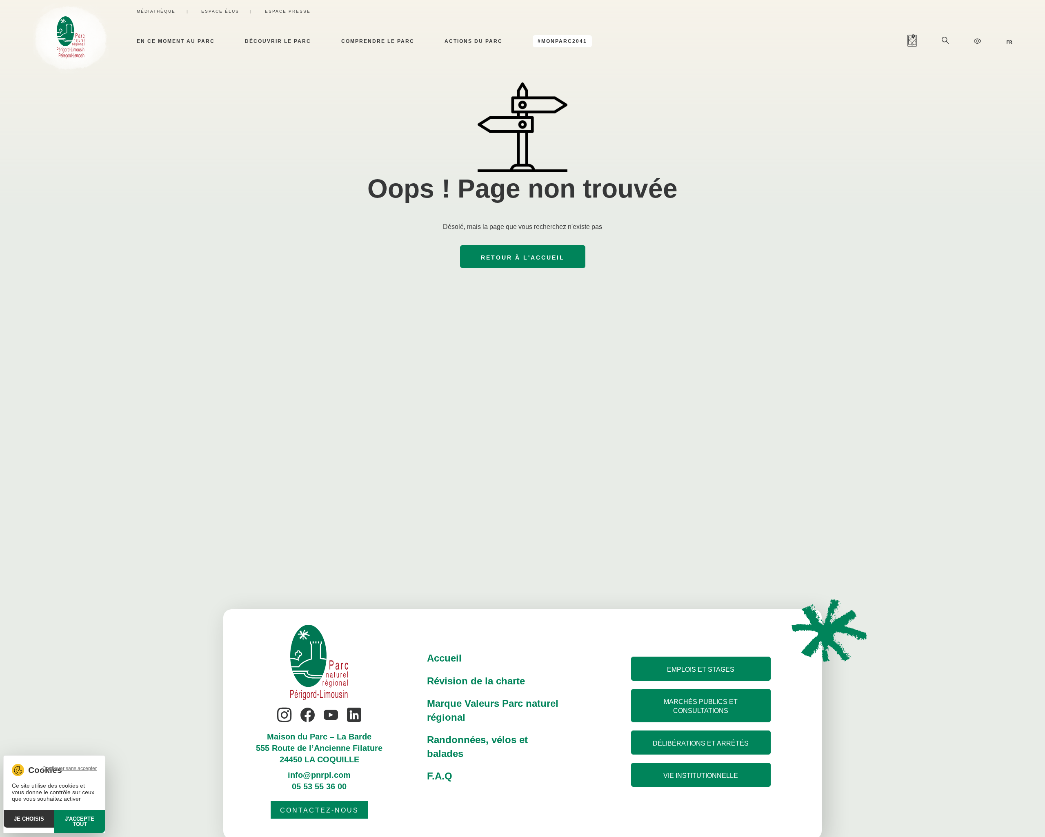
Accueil (444, 658)
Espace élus (220, 11)
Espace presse (288, 11)
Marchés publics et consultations (701, 706)
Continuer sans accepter (69, 768)
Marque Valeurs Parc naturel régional (492, 710)
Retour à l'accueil (523, 257)
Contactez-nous (319, 810)
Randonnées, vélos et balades (477, 746)
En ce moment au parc (176, 41)
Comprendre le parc (377, 41)
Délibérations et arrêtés (701, 743)
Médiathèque (156, 11)
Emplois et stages (700, 669)
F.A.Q (439, 775)
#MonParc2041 (562, 41)
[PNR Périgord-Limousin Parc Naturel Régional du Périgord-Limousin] (71, 41)
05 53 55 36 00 (319, 786)
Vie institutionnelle (700, 775)
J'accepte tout (79, 821)
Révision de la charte (476, 680)
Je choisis (29, 819)
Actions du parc (473, 41)
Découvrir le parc (278, 41)
